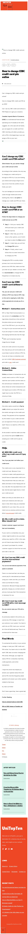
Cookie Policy (6, 871)
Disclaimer (14, 871)
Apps (4, 65)
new (10, 362)
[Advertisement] (14, 25)
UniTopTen (7, 2)
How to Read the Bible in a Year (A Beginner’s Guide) (12, 901)
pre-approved (10, 513)
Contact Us (22, 871)
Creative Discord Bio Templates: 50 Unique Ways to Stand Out (14, 789)
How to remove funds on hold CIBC (12, 701)
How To (13, 65)
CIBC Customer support (19, 359)
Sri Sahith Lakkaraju (15, 60)
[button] (5, 6)
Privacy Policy (13, 866)
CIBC (8, 65)
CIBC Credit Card (7, 84)
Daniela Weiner (7, 778)
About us (5, 866)
